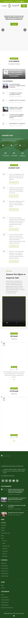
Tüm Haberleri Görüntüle (14, 64)
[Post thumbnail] (5, 87)
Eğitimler (14, 367)
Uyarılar (3, 587)
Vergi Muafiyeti (4, 573)
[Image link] (5, 459)
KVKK (2, 594)
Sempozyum (5, 551)
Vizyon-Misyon (4, 565)
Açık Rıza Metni (4, 602)
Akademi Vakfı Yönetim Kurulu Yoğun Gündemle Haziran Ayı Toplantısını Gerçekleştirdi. (14, 73)
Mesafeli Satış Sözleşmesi (7, 607)
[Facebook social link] (16, 1)
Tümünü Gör (14, 339)
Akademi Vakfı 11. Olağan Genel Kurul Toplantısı (16, 108)
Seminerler (4, 548)
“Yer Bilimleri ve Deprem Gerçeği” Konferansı (15, 93)
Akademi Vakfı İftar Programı (17, 100)
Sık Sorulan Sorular (5, 533)
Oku (14, 379)
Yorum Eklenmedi (18, 89)
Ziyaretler (4, 553)
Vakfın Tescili (4, 570)
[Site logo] (13, 5)
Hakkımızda (3, 563)
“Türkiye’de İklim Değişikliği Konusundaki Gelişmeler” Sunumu (16, 116)
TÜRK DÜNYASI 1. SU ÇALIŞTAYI (17, 123)
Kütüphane (14, 435)
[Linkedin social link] (23, 1)
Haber (2, 538)
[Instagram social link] (20, 1)
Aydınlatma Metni (5, 599)
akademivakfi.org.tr (8, 613)
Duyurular (4, 540)
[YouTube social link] (22, 1)
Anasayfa (3, 522)
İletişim (2, 530)
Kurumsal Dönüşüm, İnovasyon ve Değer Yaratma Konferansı (17, 85)
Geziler (4, 543)
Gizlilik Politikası (4, 605)
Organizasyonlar (6, 546)
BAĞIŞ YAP (23, 6)
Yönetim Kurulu (4, 568)
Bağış (2, 535)
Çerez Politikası (4, 597)
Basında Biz (4, 556)
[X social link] (18, 1)
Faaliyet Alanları (4, 576)
